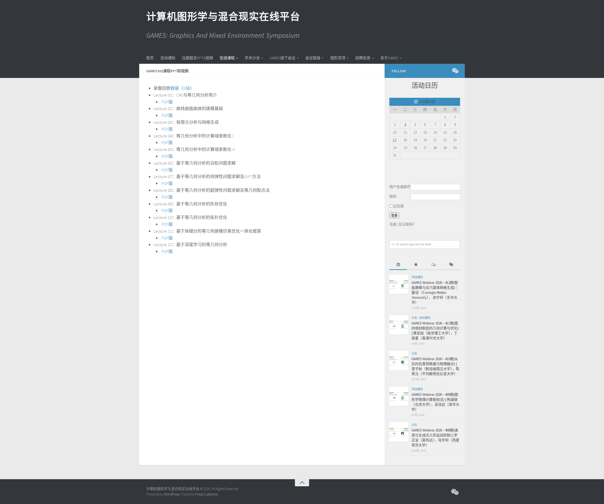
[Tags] (451, 265)
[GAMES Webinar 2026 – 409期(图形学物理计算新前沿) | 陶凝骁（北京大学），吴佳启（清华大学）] (398, 396)
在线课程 (227, 58)
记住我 (398, 206)
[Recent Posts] (398, 265)
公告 (414, 318)
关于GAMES (389, 58)
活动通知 (167, 58)
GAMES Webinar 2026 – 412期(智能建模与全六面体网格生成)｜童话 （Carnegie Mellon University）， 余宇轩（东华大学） (435, 292)
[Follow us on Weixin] (455, 70)
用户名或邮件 (400, 186)
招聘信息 (362, 58)
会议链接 (312, 58)
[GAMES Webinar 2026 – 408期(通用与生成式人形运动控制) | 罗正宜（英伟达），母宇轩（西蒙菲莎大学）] (398, 431)
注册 (392, 224)
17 (395, 140)
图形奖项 (337, 58)
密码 (392, 196)
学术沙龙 (252, 58)
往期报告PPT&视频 (197, 58)
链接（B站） (182, 88)
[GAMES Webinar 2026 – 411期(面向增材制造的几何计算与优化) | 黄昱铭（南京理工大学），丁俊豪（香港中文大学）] (398, 324)
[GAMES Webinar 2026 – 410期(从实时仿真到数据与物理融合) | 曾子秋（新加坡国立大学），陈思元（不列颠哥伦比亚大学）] (398, 360)
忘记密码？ (407, 224)
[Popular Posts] (416, 265)
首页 (150, 58)
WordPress (172, 494)
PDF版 (167, 102)
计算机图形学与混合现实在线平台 (223, 16)
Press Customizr (206, 494)
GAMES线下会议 (282, 58)
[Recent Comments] (433, 265)
